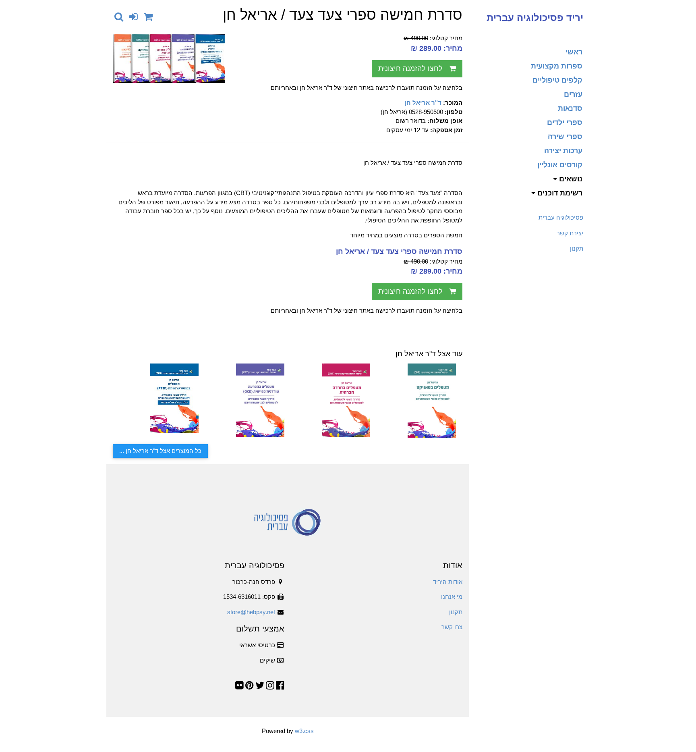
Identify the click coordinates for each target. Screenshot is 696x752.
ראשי (574, 52)
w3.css (304, 730)
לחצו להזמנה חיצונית (410, 68)
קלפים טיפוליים (557, 80)
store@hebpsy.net (251, 612)
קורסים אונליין (559, 165)
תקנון (576, 248)
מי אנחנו (451, 596)
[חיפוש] (119, 16)
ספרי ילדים (564, 122)
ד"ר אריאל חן (422, 102)
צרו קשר (451, 626)
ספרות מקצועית (556, 66)
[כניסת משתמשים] (133, 16)
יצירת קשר (570, 233)
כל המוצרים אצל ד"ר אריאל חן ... (160, 450)
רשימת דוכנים (558, 193)
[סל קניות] (148, 16)
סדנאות (570, 108)
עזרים (573, 94)
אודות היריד (447, 581)
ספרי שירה (565, 137)
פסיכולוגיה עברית (561, 217)
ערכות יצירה (563, 151)
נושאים (569, 179)
